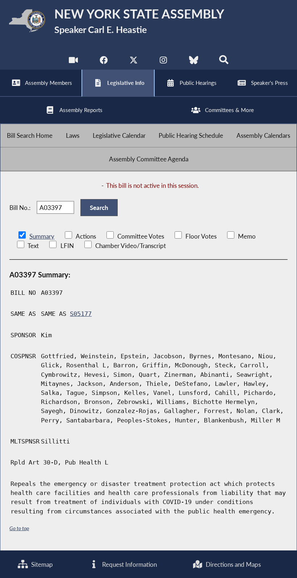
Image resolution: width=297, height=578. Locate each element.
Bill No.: (19, 207)
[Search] (224, 61)
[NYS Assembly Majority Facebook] (103, 61)
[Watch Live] (73, 61)
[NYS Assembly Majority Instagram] (163, 61)
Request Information (129, 564)
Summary (41, 236)
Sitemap (41, 564)
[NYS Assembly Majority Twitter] (133, 61)
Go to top (19, 528)
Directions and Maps (232, 564)
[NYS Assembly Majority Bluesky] (193, 61)
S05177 (81, 313)
